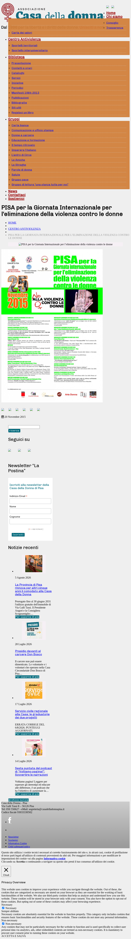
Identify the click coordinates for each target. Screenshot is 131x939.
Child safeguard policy (19, 846)
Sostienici (16, 199)
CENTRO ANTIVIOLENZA (24, 228)
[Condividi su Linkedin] (25, 411)
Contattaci (17, 195)
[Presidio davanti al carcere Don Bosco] (33, 637)
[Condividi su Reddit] (11, 411)
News (12, 191)
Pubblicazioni (20, 97)
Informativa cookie (55, 858)
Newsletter (13, 837)
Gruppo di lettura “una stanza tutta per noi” (40, 184)
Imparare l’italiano (24, 150)
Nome (13, 506)
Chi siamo (114, 16)
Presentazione (21, 63)
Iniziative (17, 82)
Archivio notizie (18, 800)
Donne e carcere (23, 135)
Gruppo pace (20, 179)
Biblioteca (16, 57)
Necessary (11, 908)
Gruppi (14, 119)
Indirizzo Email (18, 496)
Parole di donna (22, 169)
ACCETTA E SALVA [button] (13, 936)
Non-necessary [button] (9, 920)
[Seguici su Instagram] (32, 453)
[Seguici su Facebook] (12, 453)
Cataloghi (18, 73)
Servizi (16, 78)
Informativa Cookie (17, 843)
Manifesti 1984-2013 (25, 92)
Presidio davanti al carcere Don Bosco (28, 652)
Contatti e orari (22, 68)
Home (110, 13)
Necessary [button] (6, 904)
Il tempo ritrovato (23, 145)
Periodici (17, 87)
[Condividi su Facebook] (4, 411)
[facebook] (9, 820)
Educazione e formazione (28, 140)
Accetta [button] (20, 861)
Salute (16, 174)
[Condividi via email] (40, 411)
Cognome (15, 516)
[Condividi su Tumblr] (32, 411)
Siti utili (16, 107)
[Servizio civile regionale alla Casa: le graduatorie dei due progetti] (33, 697)
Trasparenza (114, 27)
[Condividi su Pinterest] (18, 411)
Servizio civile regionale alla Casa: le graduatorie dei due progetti (32, 714)
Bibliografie (19, 102)
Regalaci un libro (23, 112)
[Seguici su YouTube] (22, 453)
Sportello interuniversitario (30, 50)
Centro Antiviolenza (24, 39)
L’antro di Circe (22, 154)
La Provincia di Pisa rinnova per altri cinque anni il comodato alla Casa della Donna (33, 589)
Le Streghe (19, 164)
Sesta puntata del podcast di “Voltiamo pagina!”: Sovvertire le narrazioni (33, 771)
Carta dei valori (22, 32)
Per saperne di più (27, 616)
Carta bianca (20, 125)
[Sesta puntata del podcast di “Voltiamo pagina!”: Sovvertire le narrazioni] (33, 754)
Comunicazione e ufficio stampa (33, 130)
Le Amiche (18, 159)
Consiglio (112, 22)
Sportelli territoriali (24, 45)
